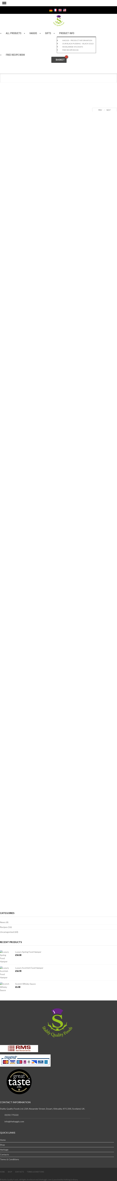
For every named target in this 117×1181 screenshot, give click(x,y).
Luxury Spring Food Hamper (28, 952)
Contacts (4, 1154)
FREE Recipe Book (70, 50)
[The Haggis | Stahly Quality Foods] (58, 20)
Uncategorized (7, 932)
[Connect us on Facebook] (31, 10)
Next (109, 110)
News (2, 922)
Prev (99, 110)
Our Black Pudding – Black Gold (78, 43)
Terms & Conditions (9, 1159)
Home (3, 1140)
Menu (3, 3)
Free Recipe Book (15, 54)
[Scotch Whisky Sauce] (5, 987)
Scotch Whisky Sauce (25, 984)
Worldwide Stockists (72, 47)
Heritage (4, 1149)
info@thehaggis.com (14, 1121)
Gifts (48, 33)
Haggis (33, 33)
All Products (13, 33)
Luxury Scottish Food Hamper (29, 968)
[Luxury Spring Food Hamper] (5, 956)
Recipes (4, 927)
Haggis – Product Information (77, 40)
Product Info (66, 33)
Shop (2, 1144)
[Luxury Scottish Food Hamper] (5, 972)
